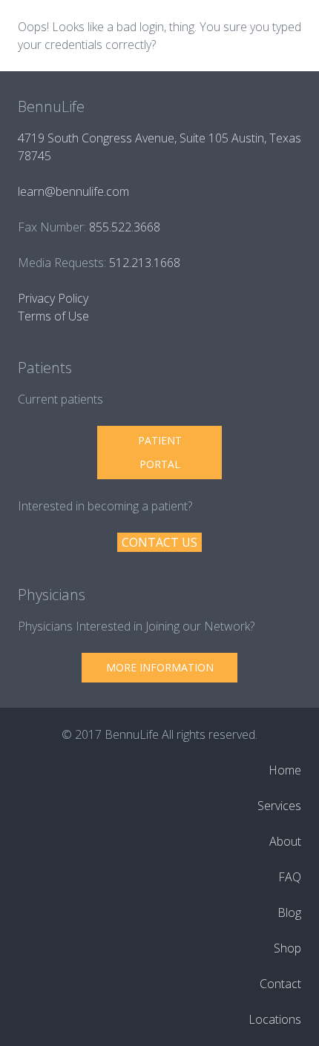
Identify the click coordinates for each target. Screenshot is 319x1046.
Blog (289, 912)
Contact (280, 984)
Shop (287, 948)
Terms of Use (53, 316)
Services (279, 805)
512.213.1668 (144, 262)
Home (285, 770)
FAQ (289, 877)
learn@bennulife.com (73, 191)
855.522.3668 (124, 227)
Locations (275, 1019)
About (285, 841)
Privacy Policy (53, 298)
